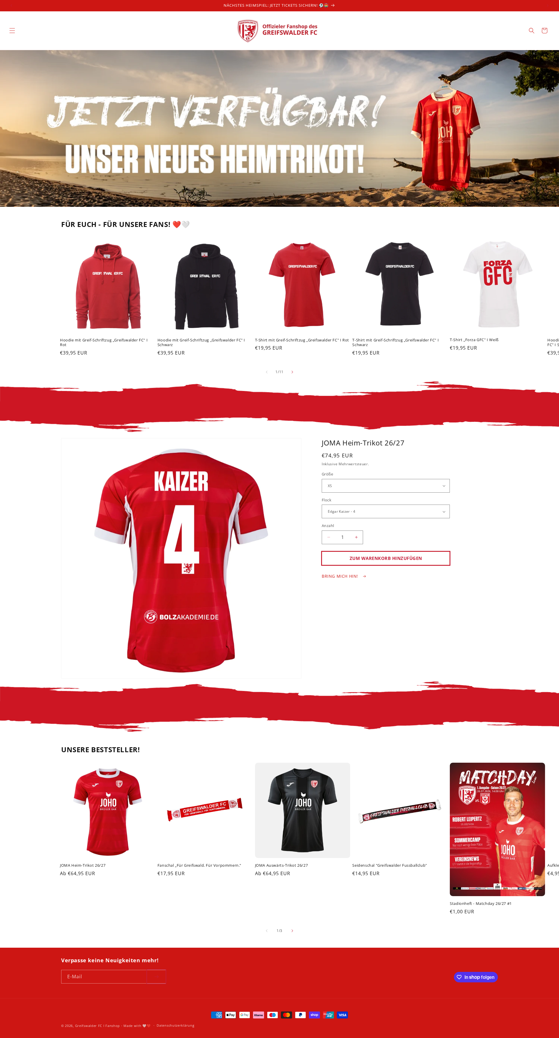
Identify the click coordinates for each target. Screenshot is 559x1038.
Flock (326, 500)
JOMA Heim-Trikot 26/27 (82, 865)
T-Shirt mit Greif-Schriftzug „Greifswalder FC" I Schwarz (395, 343)
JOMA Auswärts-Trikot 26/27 (281, 865)
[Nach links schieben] (266, 372)
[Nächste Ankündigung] (547, 5)
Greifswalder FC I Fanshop (98, 1025)
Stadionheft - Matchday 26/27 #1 (481, 903)
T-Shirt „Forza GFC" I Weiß (474, 339)
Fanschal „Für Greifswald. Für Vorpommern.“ (199, 865)
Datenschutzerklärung (175, 1025)
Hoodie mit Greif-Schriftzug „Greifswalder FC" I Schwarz (201, 343)
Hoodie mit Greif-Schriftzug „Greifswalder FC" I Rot (104, 343)
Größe (327, 474)
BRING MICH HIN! (341, 576)
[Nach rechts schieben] (292, 372)
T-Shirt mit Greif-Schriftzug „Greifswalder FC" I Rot (302, 340)
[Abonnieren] (156, 977)
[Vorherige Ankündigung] (11, 5)
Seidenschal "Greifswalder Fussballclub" (389, 865)
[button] (12, 30)
